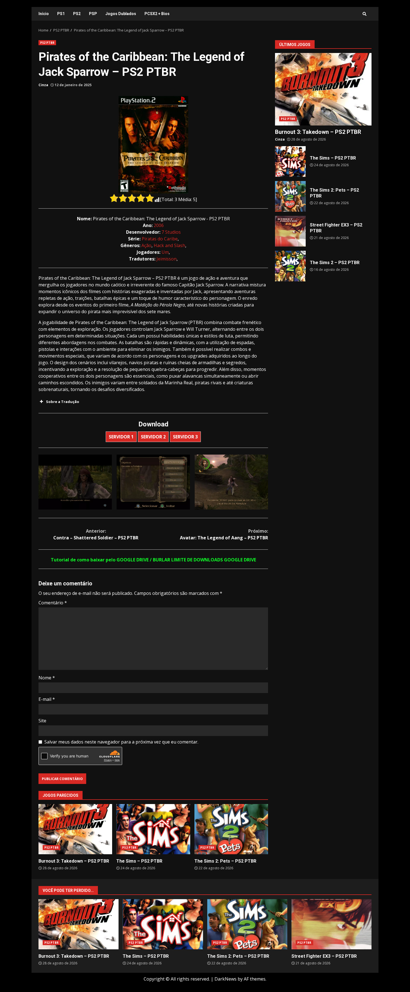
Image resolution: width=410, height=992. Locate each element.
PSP (93, 13)
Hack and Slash (169, 245)
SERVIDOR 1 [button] (121, 437)
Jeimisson (166, 259)
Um (165, 252)
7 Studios (171, 232)
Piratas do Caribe (160, 239)
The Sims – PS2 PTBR (153, 829)
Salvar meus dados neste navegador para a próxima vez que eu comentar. (121, 742)
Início (43, 13)
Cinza (43, 85)
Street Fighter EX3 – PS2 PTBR (290, 231)
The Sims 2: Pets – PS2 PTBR (231, 829)
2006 (159, 225)
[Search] (364, 14)
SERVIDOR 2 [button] (153, 437)
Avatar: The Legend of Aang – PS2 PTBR (224, 534)
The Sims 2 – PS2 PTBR (290, 266)
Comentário (52, 603)
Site (42, 721)
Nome (46, 678)
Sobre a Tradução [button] (62, 401)
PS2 (77, 13)
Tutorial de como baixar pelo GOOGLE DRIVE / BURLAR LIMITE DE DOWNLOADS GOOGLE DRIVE (153, 560)
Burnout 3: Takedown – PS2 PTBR (75, 829)
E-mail (46, 699)
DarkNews (225, 979)
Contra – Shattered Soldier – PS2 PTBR (95, 534)
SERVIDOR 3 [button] (185, 437)
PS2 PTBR (47, 43)
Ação (146, 245)
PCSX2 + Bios (157, 13)
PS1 (61, 13)
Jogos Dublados (120, 13)
